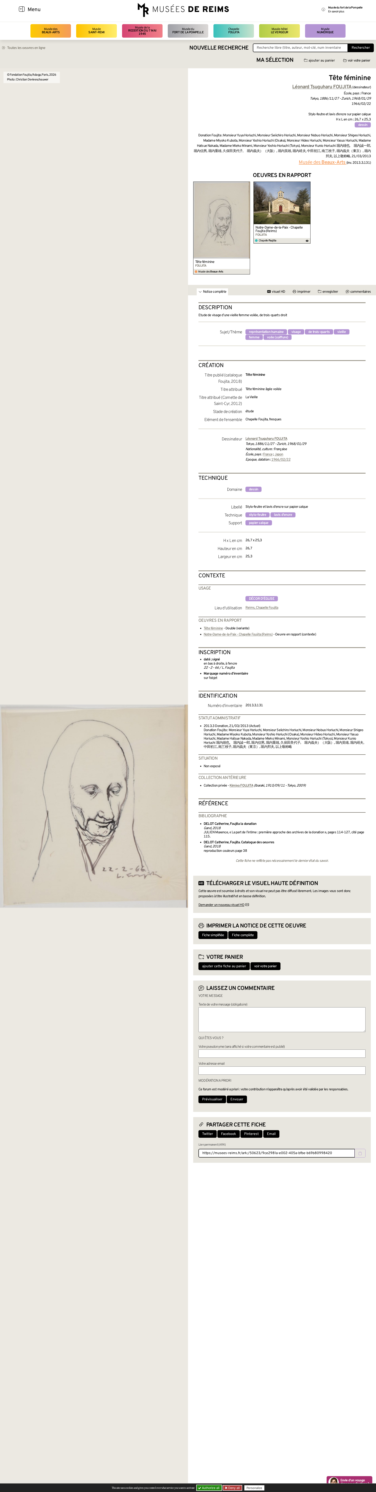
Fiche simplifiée (213, 935)
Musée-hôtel (279, 30)
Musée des (51, 30)
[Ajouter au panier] (247, 184)
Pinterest (251, 1134)
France (267, 454)
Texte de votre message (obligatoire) (222, 1004)
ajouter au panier (322, 60)
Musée (96, 30)
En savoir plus (336, 11)
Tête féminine (205, 262)
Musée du (188, 30)
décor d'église (261, 599)
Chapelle (233, 30)
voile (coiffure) (277, 337)
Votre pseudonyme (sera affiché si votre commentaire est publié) (241, 1047)
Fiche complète (243, 935)
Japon (279, 454)
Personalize (254, 1488)
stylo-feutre (257, 515)
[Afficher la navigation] (22, 10)
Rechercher (361, 48)
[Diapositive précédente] (196, 228)
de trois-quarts (319, 332)
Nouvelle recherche (218, 48)
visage (296, 332)
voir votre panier (359, 60)
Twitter (207, 1134)
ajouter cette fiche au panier (224, 966)
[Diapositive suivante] (367, 228)
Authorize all (210, 1488)
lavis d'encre (283, 515)
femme (254, 337)
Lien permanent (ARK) (212, 1145)
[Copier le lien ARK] (360, 1153)
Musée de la (142, 31)
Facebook (228, 1134)
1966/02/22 (280, 460)
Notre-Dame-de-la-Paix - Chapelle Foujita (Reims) (278, 229)
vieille (341, 332)
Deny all (233, 1488)
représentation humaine (266, 332)
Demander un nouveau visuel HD (221, 905)
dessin (362, 125)
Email (271, 1134)
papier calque (259, 523)
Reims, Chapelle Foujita (261, 608)
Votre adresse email (211, 1064)
